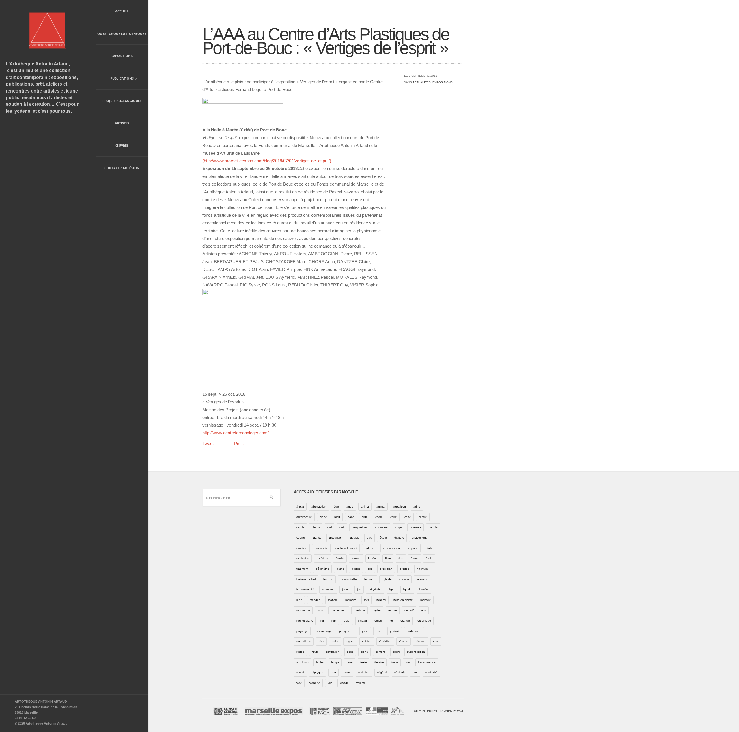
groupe (404, 568)
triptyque (317, 672)
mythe (377, 610)
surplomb (302, 662)
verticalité (431, 672)
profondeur (414, 631)
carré (393, 516)
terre (350, 662)
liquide (407, 589)
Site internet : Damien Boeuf (439, 710)
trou (333, 672)
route (315, 651)
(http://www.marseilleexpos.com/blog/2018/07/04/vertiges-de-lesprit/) (266, 160)
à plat (300, 506)
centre (423, 516)
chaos (316, 527)
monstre (425, 599)
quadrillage (303, 641)
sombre (380, 651)
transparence (427, 662)
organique (424, 620)
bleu (337, 516)
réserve (421, 641)
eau (369, 537)
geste (340, 568)
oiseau (362, 620)
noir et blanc (304, 620)
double (354, 537)
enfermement (392, 548)
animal (380, 506)
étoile (429, 548)
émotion (301, 548)
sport (396, 651)
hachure (422, 568)
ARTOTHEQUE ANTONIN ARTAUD (41, 701)
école (383, 537)
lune (299, 599)
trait (408, 662)
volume (361, 682)
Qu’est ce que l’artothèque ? (121, 33)
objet (347, 620)
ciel (329, 527)
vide (299, 682)
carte (407, 516)
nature (392, 610)
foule (429, 558)
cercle (300, 527)
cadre (379, 516)
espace (413, 548)
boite (351, 516)
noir (423, 610)
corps (398, 527)
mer (366, 599)
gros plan (386, 568)
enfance (370, 548)
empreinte (321, 548)
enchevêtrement (346, 548)
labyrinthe (375, 589)
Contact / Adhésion (121, 168)
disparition (336, 537)
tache (320, 662)
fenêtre (373, 558)
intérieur (422, 579)
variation (364, 672)
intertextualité (305, 589)
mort (320, 610)
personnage (324, 631)
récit (321, 641)
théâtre (379, 662)
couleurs (415, 527)
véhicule (399, 672)
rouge (300, 651)
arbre (416, 506)
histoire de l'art (306, 579)
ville (330, 682)
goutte (356, 568)
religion (367, 641)
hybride (387, 579)
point (379, 631)
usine (347, 672)
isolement (328, 589)
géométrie (322, 568)
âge (336, 506)
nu (322, 620)
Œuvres (121, 145)
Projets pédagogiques (121, 101)
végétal (382, 672)
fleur (388, 558)
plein (365, 631)
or (391, 620)
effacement (419, 537)
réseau (403, 641)
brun (365, 516)
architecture (304, 516)
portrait (394, 631)
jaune (346, 589)
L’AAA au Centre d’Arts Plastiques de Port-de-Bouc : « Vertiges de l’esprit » (325, 41)
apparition (399, 506)
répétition (385, 641)
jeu (359, 589)
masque (315, 599)
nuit (333, 620)
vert (415, 672)
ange (349, 506)
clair (341, 527)
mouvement (338, 610)
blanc (323, 516)
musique (359, 610)
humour (369, 579)
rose (436, 641)
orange (405, 620)
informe (404, 579)
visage (344, 682)
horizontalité (349, 579)
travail (300, 672)
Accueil (121, 11)
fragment (302, 568)
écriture (399, 537)
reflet (335, 641)
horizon (328, 579)
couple (433, 527)
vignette (314, 682)
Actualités (422, 82)
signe (364, 651)
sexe (350, 651)
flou (400, 558)
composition (360, 527)
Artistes (122, 123)
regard (350, 641)
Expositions (122, 56)
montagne (303, 610)
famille (340, 558)
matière (333, 599)
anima (365, 506)
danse (317, 537)
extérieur (322, 558)
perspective (346, 631)
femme (356, 558)
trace (394, 662)
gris (370, 568)
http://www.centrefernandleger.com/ (235, 432)
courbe (301, 537)
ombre (378, 620)
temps (335, 662)
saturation (332, 651)
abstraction (318, 506)
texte (363, 662)
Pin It (239, 443)
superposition (416, 651)
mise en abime (403, 599)
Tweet (208, 443)
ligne (392, 589)
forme (414, 558)
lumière (424, 589)
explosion (302, 558)
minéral (381, 599)
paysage (302, 631)
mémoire (351, 599)
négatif (409, 610)
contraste (381, 527)
